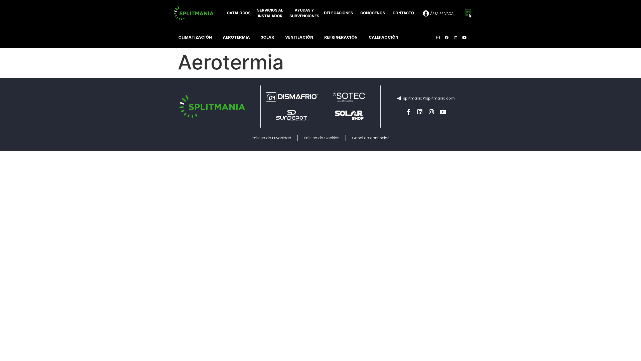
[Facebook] (447, 37)
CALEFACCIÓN (383, 37)
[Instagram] (438, 37)
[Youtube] (464, 37)
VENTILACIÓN (299, 37)
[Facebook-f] (408, 112)
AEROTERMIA (236, 37)
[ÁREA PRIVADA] (426, 13)
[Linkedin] (455, 37)
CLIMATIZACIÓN (195, 37)
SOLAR (267, 37)
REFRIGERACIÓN (341, 37)
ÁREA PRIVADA (441, 13)
